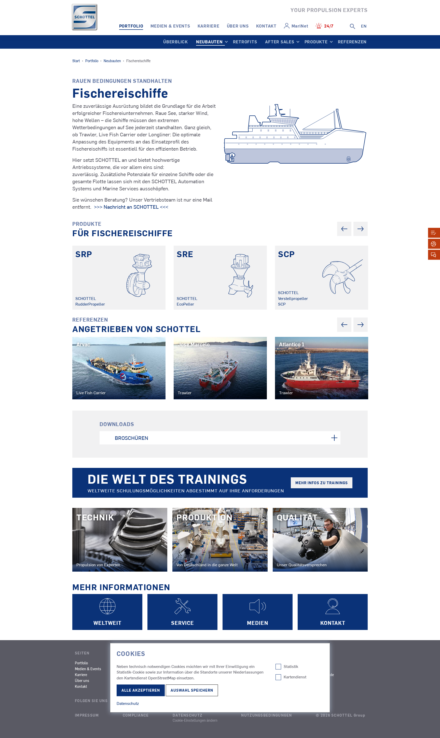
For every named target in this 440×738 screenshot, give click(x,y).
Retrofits (245, 41)
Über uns (238, 26)
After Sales (279, 41)
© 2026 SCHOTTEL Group (340, 715)
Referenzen (352, 41)
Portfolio (131, 26)
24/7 (329, 26)
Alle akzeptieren (140, 690)
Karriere (208, 26)
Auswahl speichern (192, 690)
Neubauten (209, 41)
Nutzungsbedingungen (266, 715)
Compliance (136, 715)
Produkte (316, 41)
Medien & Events (170, 26)
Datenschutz (187, 715)
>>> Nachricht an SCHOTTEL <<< (130, 206)
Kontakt (266, 26)
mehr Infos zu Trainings (321, 482)
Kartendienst (295, 677)
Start (76, 60)
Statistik (291, 666)
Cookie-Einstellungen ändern (195, 720)
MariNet (300, 26)
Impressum (87, 715)
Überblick (175, 41)
